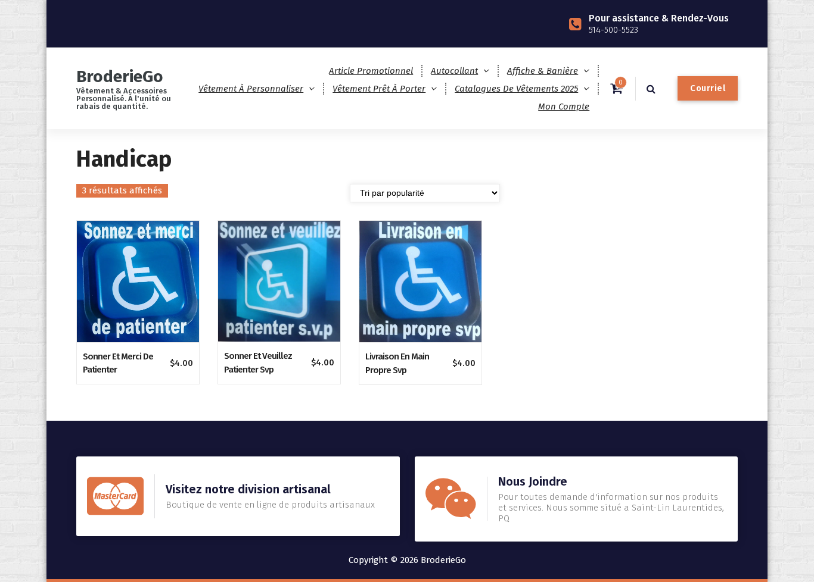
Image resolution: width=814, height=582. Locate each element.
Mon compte (563, 106)
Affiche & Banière (542, 70)
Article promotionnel (371, 70)
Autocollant (454, 70)
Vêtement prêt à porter (379, 88)
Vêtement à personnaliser (250, 88)
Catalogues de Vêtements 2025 (516, 88)
